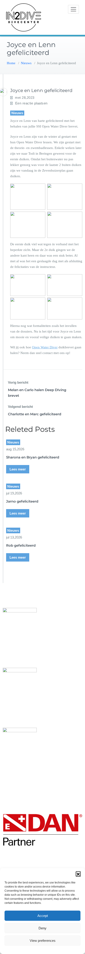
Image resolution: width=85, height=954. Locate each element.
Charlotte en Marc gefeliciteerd (34, 414)
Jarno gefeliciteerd (22, 501)
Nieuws (26, 63)
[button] (78, 873)
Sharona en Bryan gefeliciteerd (32, 457)
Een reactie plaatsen (31, 103)
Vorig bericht (18, 382)
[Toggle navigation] (73, 9)
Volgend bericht (20, 407)
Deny (42, 928)
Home (11, 63)
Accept (42, 916)
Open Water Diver (45, 347)
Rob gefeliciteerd (21, 545)
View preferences (43, 940)
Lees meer (18, 469)
